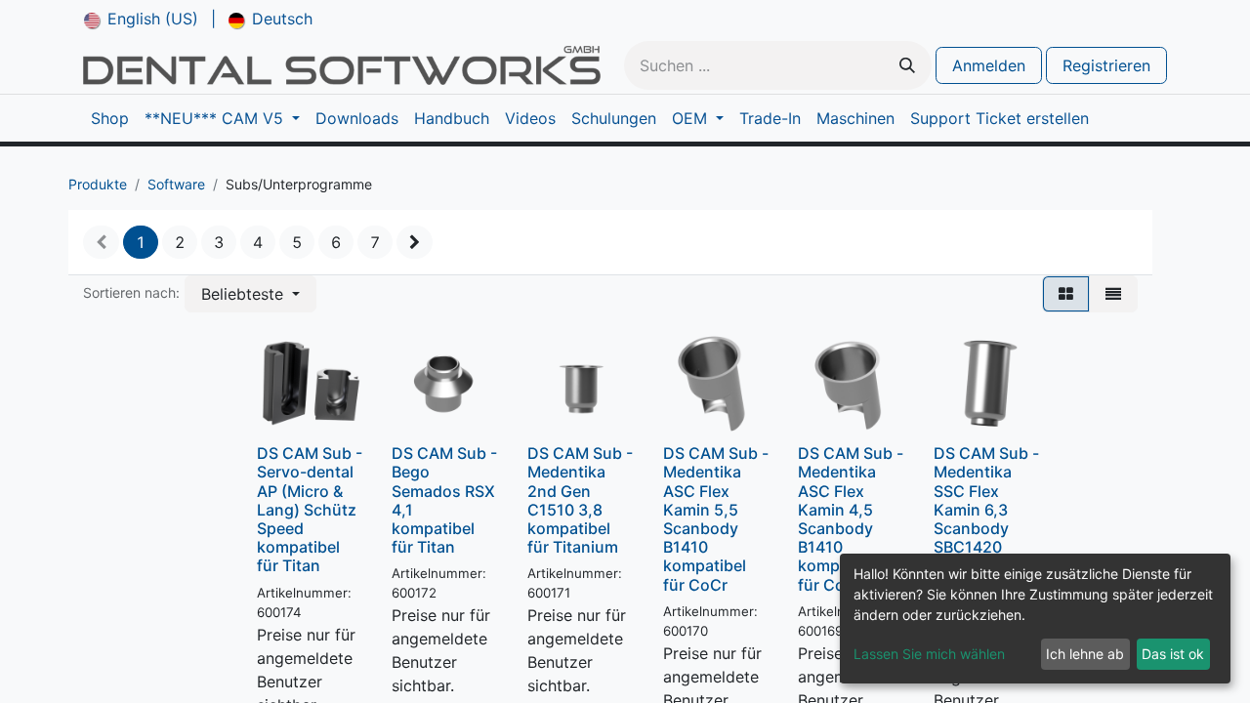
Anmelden (988, 65)
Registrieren (1106, 65)
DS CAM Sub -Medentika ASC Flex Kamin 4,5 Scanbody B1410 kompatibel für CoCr (850, 518)
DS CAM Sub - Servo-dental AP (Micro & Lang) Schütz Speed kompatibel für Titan (309, 509)
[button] (250, 293)
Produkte (97, 184)
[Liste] (1113, 293)
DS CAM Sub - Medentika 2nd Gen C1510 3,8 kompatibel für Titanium (580, 500)
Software (176, 184)
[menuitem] (141, 18)
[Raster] (1066, 293)
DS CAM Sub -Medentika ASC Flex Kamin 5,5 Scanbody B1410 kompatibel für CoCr (716, 518)
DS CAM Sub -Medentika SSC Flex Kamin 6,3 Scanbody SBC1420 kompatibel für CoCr (986, 518)
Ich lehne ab (1085, 653)
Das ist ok (1173, 653)
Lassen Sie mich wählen (929, 653)
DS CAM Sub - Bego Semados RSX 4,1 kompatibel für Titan (444, 500)
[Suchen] (907, 65)
